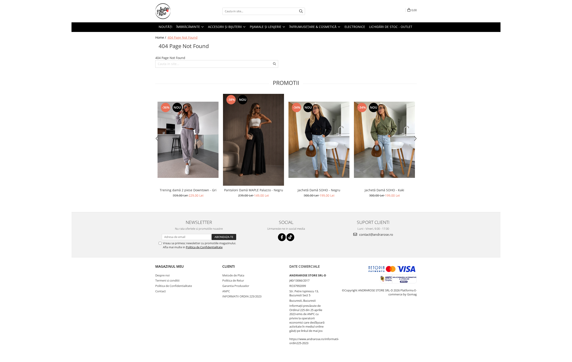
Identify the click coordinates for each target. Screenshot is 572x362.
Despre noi (162, 275)
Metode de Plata (233, 275)
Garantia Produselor (235, 286)
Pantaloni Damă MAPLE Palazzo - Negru (253, 190)
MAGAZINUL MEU (169, 266)
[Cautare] (301, 11)
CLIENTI (228, 266)
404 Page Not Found (183, 37)
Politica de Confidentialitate (204, 247)
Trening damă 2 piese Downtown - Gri (188, 190)
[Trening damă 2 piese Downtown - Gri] (188, 140)
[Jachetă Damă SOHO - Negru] (318, 140)
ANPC (226, 291)
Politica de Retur (233, 280)
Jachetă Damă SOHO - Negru (319, 190)
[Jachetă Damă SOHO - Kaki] (384, 140)
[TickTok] (290, 237)
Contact (160, 291)
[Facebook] (282, 237)
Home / (161, 37)
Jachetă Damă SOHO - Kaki (384, 190)
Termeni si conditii (167, 280)
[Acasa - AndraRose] (177, 11)
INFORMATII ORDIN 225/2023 (241, 296)
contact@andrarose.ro (375, 234)
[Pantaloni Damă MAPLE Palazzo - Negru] (253, 140)
